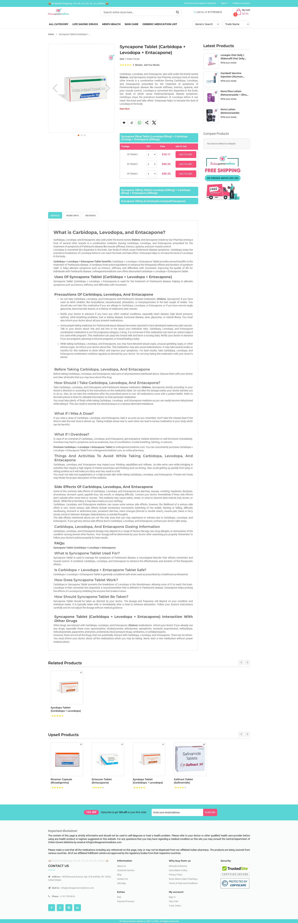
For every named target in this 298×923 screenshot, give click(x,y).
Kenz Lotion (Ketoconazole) (230, 111)
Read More (125, 109)
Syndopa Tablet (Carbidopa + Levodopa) (66, 709)
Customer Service (125, 870)
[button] (55, 88)
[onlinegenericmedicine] (71, 12)
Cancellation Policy (178, 870)
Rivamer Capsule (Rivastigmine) (61, 781)
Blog (119, 874)
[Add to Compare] (77, 691)
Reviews (90, 215)
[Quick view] (77, 699)
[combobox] (141, 12)
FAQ (119, 897)
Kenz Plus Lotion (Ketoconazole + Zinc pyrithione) (234, 93)
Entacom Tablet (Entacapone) (102, 781)
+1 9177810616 (213, 12)
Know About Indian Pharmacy (183, 879)
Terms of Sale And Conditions (183, 883)
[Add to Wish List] (77, 683)
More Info (72, 215)
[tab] (159, 137)
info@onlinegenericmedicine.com (77, 888)
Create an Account (241, 3)
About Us (121, 866)
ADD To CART (185, 154)
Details (55, 215)
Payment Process (125, 901)
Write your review (228, 63)
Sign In (224, 3)
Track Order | (175, 905)
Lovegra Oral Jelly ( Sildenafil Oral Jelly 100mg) (232, 56)
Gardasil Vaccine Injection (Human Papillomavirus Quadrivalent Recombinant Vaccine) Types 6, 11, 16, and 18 (235, 75)
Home (51, 34)
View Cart (173, 901)
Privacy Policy (175, 874)
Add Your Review (152, 65)
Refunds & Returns (178, 866)
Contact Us (122, 879)
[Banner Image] (222, 177)
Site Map (121, 883)
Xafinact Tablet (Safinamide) (183, 781)
